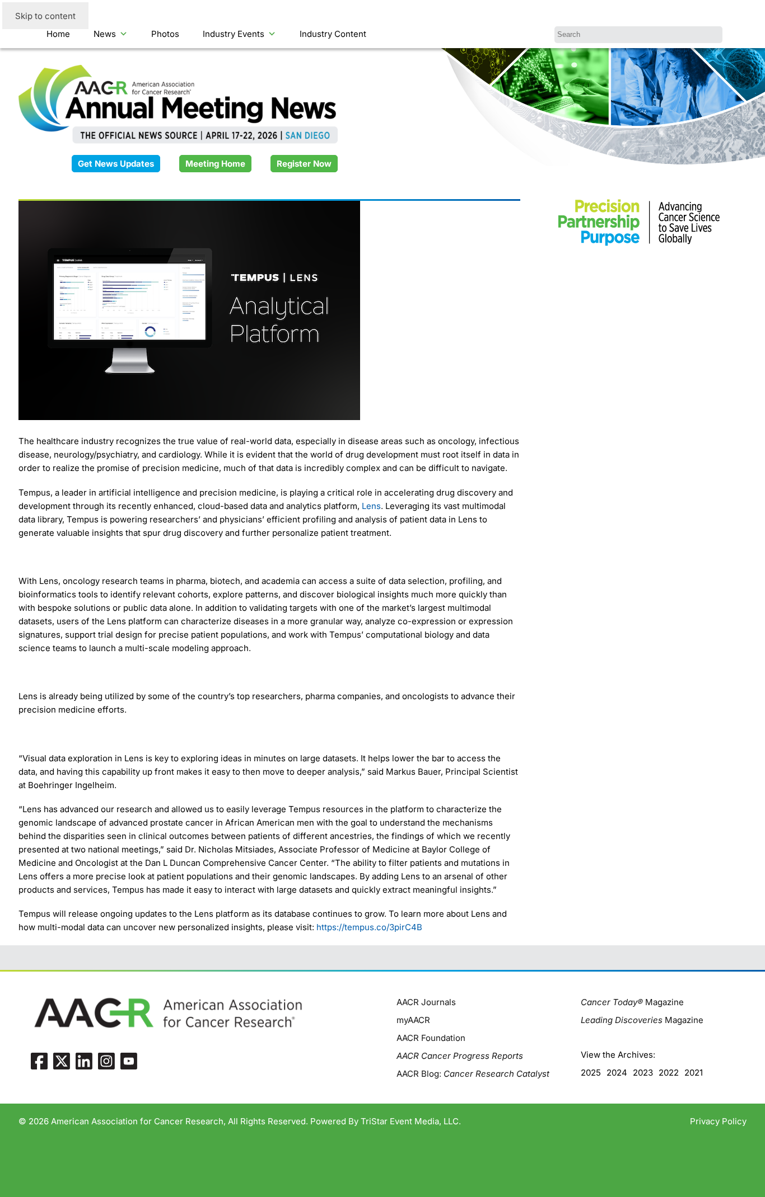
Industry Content (333, 34)
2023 (643, 1072)
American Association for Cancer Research (137, 1121)
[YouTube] (129, 1060)
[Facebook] (39, 1060)
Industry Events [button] (233, 34)
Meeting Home (215, 163)
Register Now (304, 163)
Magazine (632, 1002)
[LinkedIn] (84, 1060)
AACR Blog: (473, 1073)
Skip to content (45, 16)
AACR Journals (426, 1002)
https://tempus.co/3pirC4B (369, 927)
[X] (61, 1060)
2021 (693, 1072)
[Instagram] (106, 1060)
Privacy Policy (718, 1121)
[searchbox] (638, 34)
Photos (165, 34)
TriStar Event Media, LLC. (411, 1121)
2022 (669, 1072)
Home (58, 34)
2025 (591, 1072)
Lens (371, 506)
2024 (617, 1072)
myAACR (413, 1020)
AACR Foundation (431, 1038)
